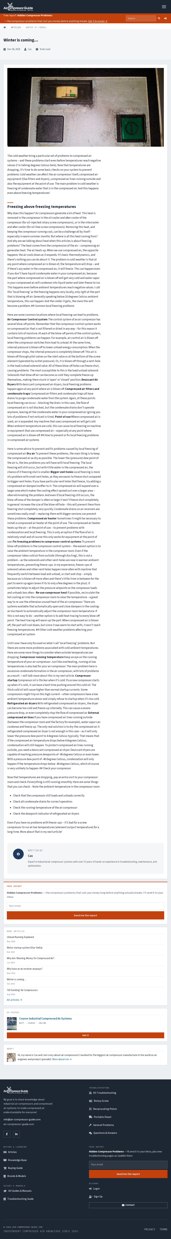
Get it (85, 1035)
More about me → (62, 1059)
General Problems (103, 1125)
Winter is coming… (16, 979)
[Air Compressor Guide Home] (18, 7)
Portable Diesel (102, 1117)
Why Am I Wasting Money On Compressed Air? (30, 958)
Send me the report (85, 915)
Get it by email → (98, 21)
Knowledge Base (17, 1160)
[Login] (165, 18)
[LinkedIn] (16, 1134)
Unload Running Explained (20, 937)
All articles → (14, 1000)
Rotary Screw (101, 1101)
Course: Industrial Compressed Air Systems (45, 1019)
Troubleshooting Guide (20, 1199)
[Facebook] (7, 1134)
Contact (130, 1205)
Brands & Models (16, 1176)
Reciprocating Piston (105, 1109)
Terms (163, 1229)
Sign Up (98, 1196)
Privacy (149, 1229)
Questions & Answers (105, 1133)
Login (96, 1189)
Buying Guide (15, 1168)
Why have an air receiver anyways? (24, 969)
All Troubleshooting (104, 1093)
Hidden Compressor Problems (34, 15)
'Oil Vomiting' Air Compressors (22, 990)
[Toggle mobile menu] (164, 7)
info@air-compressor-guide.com (22, 1119)
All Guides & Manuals (20, 1191)
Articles (16, 27)
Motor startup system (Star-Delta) (24, 948)
